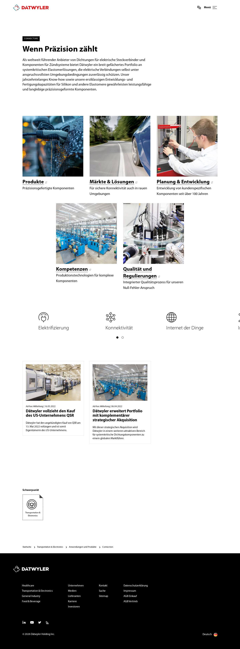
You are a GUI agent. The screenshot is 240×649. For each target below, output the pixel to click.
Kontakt (103, 585)
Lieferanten (74, 596)
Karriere (72, 601)
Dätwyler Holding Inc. (43, 634)
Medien (72, 591)
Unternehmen (76, 585)
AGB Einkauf (130, 596)
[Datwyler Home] (31, 7)
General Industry (31, 596)
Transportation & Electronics (37, 591)
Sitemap (103, 596)
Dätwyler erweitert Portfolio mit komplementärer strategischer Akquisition (117, 415)
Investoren (74, 607)
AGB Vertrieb (131, 601)
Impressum (130, 591)
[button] (117, 337)
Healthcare (28, 585)
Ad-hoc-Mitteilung (34, 406)
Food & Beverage (31, 601)
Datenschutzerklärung (136, 585)
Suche (102, 591)
